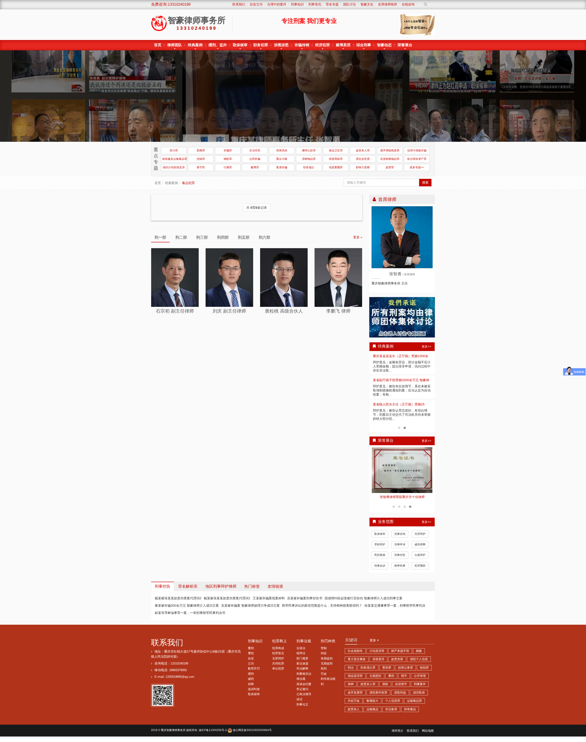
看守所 (201, 167)
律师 (351, 687)
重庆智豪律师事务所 (173, 733)
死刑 (324, 672)
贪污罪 (174, 150)
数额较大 (372, 704)
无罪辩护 (420, 537)
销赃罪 (228, 159)
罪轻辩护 (379, 548)
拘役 (324, 657)
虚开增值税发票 (389, 150)
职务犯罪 (260, 45)
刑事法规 (303, 645)
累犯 (251, 657)
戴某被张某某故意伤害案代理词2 (178, 602)
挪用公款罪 (309, 150)
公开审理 (420, 679)
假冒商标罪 (336, 159)
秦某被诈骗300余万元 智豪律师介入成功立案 (187, 609)
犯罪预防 (420, 569)
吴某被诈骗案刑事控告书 (304, 602)
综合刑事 (363, 45)
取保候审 (240, 45)
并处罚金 (354, 704)
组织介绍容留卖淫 (174, 167)
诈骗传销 (302, 45)
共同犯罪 (278, 667)
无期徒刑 (327, 667)
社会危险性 (355, 654)
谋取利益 (400, 696)
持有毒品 (410, 713)
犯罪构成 (278, 652)
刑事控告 (399, 558)
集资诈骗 (281, 167)
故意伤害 (397, 662)
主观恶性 (375, 679)
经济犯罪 (322, 45)
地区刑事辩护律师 (220, 590)
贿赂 (419, 654)
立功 (251, 667)
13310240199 (179, 667)
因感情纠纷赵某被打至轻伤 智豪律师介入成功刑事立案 (363, 602)
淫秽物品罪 (309, 159)
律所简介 (398, 734)
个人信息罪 (392, 704)
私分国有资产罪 (416, 159)
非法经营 (254, 150)
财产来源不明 (400, 654)
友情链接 (275, 590)
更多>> (426, 346)
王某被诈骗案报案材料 (269, 602)
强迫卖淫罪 (355, 679)
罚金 (324, 677)
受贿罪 (201, 150)
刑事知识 (255, 645)
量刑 (251, 652)
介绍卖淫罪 (376, 654)
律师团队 (174, 45)
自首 (251, 662)
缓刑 (251, 677)
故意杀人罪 (363, 150)
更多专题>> (417, 167)
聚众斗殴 (281, 159)
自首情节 (401, 687)
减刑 (251, 682)
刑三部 (202, 237)
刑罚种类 (328, 645)
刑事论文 (302, 708)
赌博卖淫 (343, 45)
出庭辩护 (420, 558)
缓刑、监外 (218, 45)
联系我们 (167, 646)
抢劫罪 (424, 671)
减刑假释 (420, 548)
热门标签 (252, 590)
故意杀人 (354, 713)
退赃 (385, 687)
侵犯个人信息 (419, 662)
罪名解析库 (188, 590)
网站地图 (428, 734)
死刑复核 (379, 558)
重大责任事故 (357, 662)
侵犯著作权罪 (378, 696)
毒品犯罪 (188, 183)
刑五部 (244, 237)
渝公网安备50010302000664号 (252, 733)
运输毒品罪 (414, 704)
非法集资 (391, 713)
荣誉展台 (405, 45)
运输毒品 (372, 713)
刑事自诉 (379, 569)
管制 (324, 652)
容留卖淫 (378, 662)
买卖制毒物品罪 (389, 159)
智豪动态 (384, 45)
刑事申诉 (399, 548)
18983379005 (178, 673)
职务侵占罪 (368, 671)
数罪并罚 (254, 672)
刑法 (351, 671)
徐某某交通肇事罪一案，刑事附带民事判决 (394, 609)
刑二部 (181, 237)
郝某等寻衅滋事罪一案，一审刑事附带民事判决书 (190, 616)
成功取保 (419, 696)
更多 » (357, 237)
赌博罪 (255, 167)
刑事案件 (420, 687)
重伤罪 (386, 671)
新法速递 (302, 667)
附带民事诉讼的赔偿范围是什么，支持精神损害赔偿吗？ (322, 609)
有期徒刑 (327, 662)
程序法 (300, 657)
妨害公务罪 (405, 671)
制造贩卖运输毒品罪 (174, 159)
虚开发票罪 (355, 696)
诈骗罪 (228, 150)
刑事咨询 (399, 537)
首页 (157, 45)
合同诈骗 (254, 159)
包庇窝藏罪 (336, 167)
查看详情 (402, 469)
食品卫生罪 (336, 150)
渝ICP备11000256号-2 (213, 733)
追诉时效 (254, 692)
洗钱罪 (201, 159)
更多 (373, 644)
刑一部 (160, 237)
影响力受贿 (363, 167)
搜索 (425, 182)
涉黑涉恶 (281, 45)
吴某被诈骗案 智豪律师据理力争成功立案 (250, 609)
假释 (251, 687)
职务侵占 (308, 167)
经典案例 (195, 45)
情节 (404, 679)
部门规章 (302, 662)
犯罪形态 (278, 657)
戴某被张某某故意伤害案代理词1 (227, 602)
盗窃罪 (390, 167)
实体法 (300, 652)
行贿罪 (228, 167)
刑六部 (264, 237)
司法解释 (302, 672)
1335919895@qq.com (179, 680)
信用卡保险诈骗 (416, 150)
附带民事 (399, 569)
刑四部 (223, 237)
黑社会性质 (363, 159)
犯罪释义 (279, 645)
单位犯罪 (278, 672)
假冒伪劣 (281, 150)
